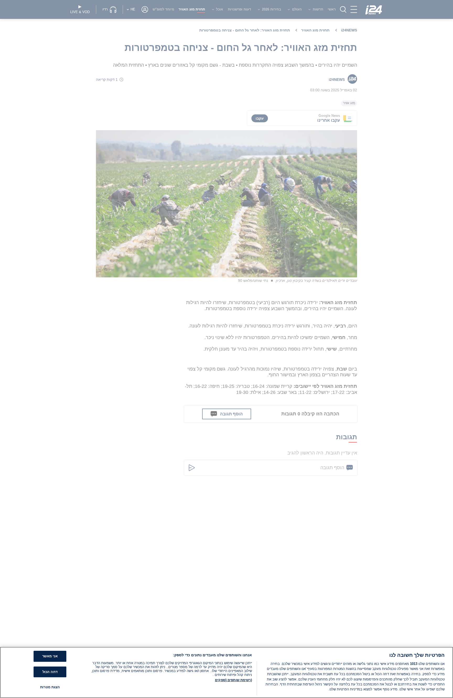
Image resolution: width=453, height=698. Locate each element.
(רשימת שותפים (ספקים (233, 680)
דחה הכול (50, 672)
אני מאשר (50, 656)
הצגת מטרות (50, 687)
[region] (226, 672)
